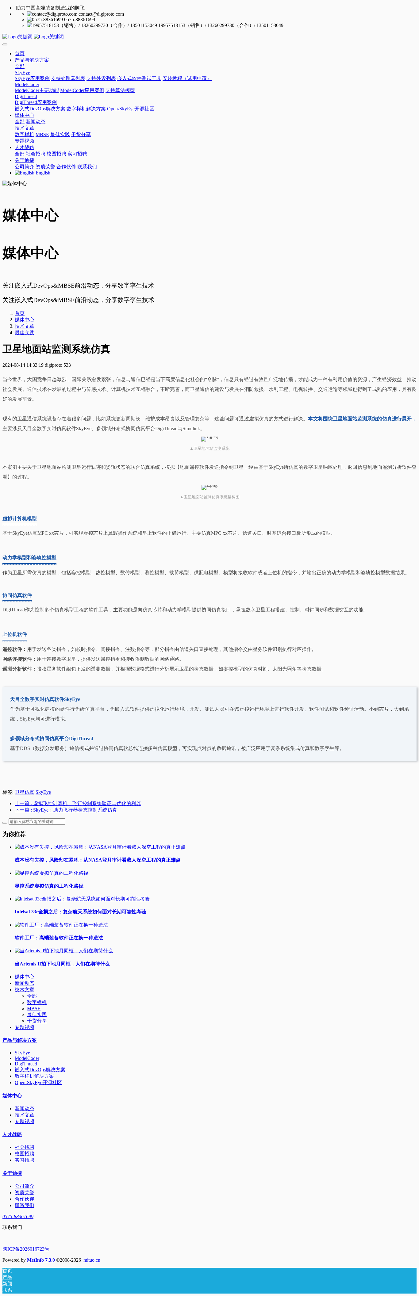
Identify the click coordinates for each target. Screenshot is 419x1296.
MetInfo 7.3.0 (41, 1260)
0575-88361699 (17, 1216)
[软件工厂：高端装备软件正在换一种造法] (61, 924)
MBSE (33, 1008)
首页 (20, 53)
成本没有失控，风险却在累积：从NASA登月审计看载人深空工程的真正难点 (98, 859)
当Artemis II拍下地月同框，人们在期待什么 (62, 963)
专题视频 (24, 1027)
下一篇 (66, 809)
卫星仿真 (24, 792)
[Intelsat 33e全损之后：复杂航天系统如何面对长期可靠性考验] (82, 898)
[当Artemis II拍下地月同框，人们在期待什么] (64, 950)
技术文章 (24, 326)
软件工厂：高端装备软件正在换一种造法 (59, 937)
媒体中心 (24, 319)
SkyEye (43, 792)
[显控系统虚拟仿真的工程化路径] (51, 873)
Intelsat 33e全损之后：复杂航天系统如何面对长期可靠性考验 (80, 911)
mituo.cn (91, 1260)
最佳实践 (24, 332)
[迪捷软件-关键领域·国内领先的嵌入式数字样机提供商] (209, 37)
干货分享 (37, 1020)
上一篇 (78, 803)
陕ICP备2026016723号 (25, 1249)
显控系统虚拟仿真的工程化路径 (49, 886)
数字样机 (37, 1002)
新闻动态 (24, 983)
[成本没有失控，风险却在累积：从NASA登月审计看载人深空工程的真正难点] (100, 847)
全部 (20, 66)
